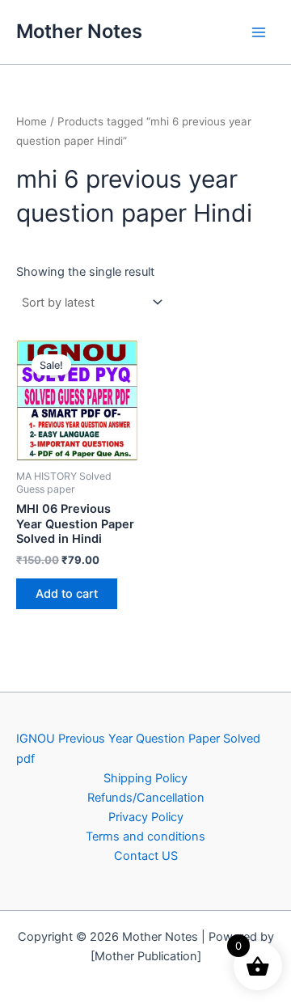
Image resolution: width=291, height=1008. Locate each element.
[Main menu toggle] (258, 31)
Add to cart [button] (67, 594)
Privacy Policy (145, 817)
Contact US (146, 856)
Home (31, 121)
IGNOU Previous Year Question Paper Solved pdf (138, 748)
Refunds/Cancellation (146, 797)
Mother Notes (79, 31)
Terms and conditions (145, 836)
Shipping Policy (145, 778)
